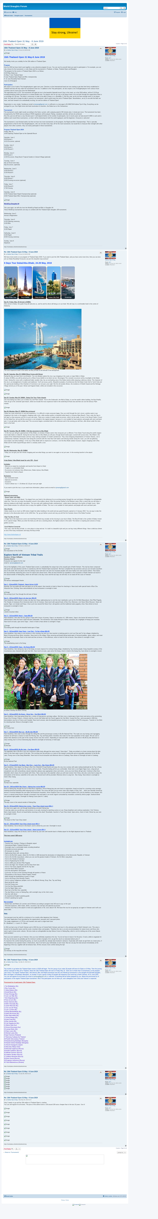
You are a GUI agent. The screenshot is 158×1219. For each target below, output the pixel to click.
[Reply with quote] (100, 48)
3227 (110, 58)
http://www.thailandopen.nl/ (12, 534)
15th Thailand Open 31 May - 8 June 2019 (23, 41)
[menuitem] (14, 12)
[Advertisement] (65, 1179)
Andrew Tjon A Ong (110, 55)
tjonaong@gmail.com (40, 104)
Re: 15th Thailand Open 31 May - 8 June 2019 (21, 252)
